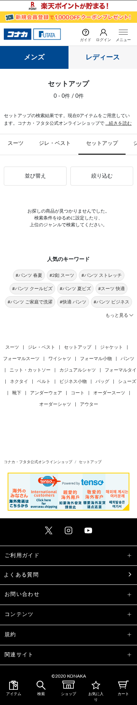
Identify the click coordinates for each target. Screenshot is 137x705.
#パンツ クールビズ (32, 288)
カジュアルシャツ (77, 370)
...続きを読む (118, 123)
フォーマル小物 (96, 358)
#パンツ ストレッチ (101, 275)
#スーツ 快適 (111, 288)
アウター (89, 404)
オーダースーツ (109, 393)
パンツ (127, 358)
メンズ (34, 57)
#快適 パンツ (73, 302)
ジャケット (111, 347)
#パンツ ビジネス (111, 302)
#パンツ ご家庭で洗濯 (30, 302)
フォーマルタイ (121, 370)
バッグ (102, 381)
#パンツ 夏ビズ (75, 288)
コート (77, 393)
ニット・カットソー (30, 370)
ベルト (44, 381)
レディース (103, 57)
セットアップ (102, 143)
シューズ (127, 381)
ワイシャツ (59, 358)
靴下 (16, 393)
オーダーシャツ (55, 404)
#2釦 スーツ (61, 275)
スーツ (16, 143)
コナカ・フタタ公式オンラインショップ (38, 462)
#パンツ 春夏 (29, 275)
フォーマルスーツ (21, 358)
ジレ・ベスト (55, 143)
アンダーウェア (46, 393)
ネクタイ (19, 381)
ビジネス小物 (73, 381)
